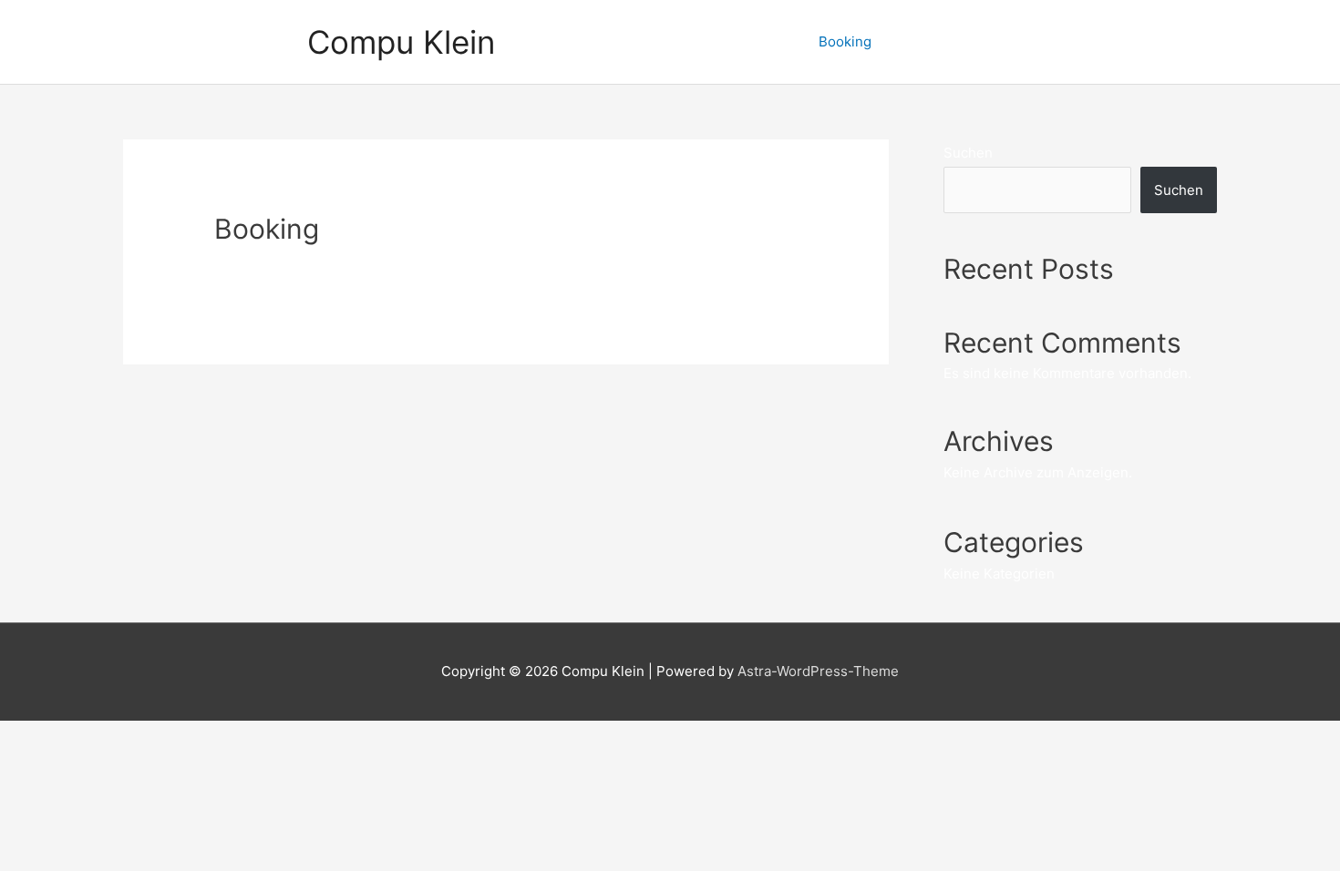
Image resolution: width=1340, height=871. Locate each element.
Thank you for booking (971, 41)
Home (704, 41)
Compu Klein (401, 42)
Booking (845, 41)
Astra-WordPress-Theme (818, 671)
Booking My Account (1137, 41)
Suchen (968, 152)
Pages (771, 41)
